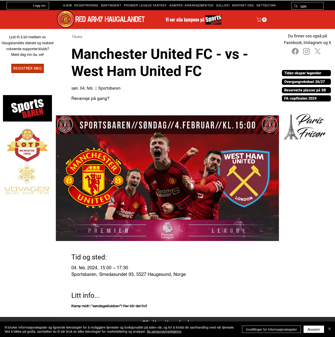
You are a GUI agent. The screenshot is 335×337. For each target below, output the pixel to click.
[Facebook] (295, 51)
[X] (317, 51)
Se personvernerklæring (164, 331)
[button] (112, 5)
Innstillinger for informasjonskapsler (271, 329)
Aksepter (313, 329)
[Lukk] (329, 329)
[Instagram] (306, 51)
